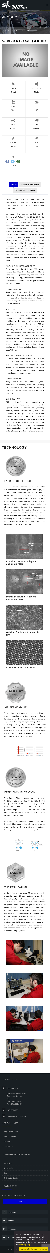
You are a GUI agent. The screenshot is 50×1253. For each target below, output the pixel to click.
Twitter (11, 1221)
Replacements (10, 1137)
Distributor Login (11, 1178)
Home (4, 31)
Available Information (30, 185)
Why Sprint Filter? (11, 1132)
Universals (8, 1168)
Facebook (12, 1212)
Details (14, 185)
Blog (5, 1173)
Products (15, 31)
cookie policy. (25, 1245)
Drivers (7, 1142)
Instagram (12, 1229)
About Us (7, 1163)
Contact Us (8, 1146)
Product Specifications (25, 190)
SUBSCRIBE (24, 1202)
